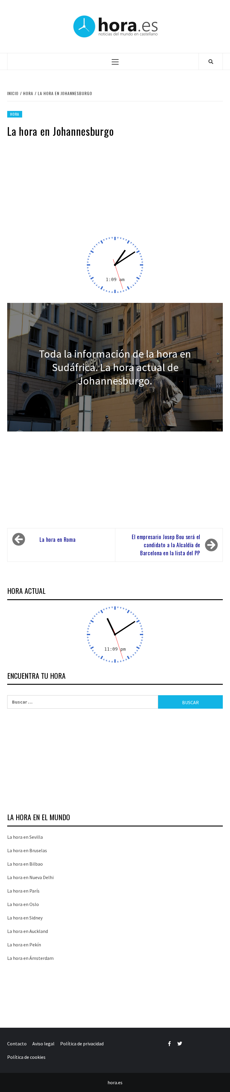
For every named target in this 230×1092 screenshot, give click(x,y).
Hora (14, 114)
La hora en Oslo (23, 904)
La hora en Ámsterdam (30, 958)
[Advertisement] (115, 191)
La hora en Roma (58, 539)
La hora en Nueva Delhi (30, 877)
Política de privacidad (82, 1044)
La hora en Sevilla (25, 837)
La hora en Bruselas (27, 850)
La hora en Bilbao (25, 864)
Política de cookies (26, 1057)
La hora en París (23, 891)
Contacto (17, 1044)
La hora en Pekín (24, 945)
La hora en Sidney (25, 918)
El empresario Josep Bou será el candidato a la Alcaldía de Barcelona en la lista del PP (166, 545)
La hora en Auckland (27, 931)
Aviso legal (43, 1044)
